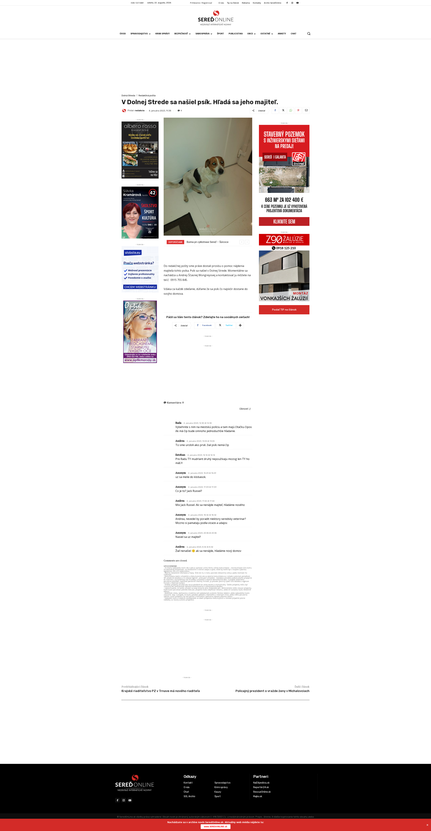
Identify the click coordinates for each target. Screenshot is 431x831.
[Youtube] (297, 3)
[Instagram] (292, 3)
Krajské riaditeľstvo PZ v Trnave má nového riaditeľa (161, 691)
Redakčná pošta (147, 95)
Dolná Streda (128, 95)
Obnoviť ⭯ (245, 408)
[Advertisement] (215, 68)
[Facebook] (287, 3)
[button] (309, 33)
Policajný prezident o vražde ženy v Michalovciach (272, 691)
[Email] (306, 110)
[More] (240, 325)
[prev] (242, 242)
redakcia (139, 110)
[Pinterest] (298, 110)
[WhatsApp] (290, 110)
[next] (247, 242)
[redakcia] (125, 110)
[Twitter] (282, 110)
